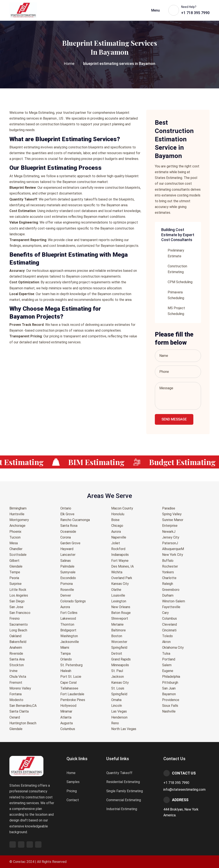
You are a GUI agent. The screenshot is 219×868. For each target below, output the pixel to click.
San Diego (17, 601)
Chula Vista (17, 677)
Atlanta (65, 717)
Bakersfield (17, 642)
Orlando (66, 659)
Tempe (14, 572)
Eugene (167, 671)
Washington (69, 636)
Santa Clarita (19, 711)
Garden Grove (70, 543)
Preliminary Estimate (176, 253)
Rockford (118, 549)
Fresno (14, 618)
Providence (170, 700)
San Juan (169, 688)
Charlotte (169, 578)
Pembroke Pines (72, 700)
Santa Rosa (68, 526)
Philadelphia (171, 677)
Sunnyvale (67, 572)
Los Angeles (18, 595)
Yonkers (168, 572)
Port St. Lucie (70, 677)
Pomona (66, 584)
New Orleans (120, 607)
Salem (167, 665)
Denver (65, 595)
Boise (115, 520)
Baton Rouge (121, 613)
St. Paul (117, 671)
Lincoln (116, 706)
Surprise (15, 584)
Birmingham (18, 508)
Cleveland (169, 624)
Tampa (65, 653)
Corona (65, 537)
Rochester (170, 566)
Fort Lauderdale (72, 694)
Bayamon (169, 694)
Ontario (65, 508)
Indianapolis (120, 555)
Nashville (169, 711)
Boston (116, 636)
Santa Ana (17, 659)
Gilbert (14, 561)
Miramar (66, 711)
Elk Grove (67, 514)
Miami (64, 648)
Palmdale (67, 566)
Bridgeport (68, 630)
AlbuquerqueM (173, 549)
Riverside (16, 653)
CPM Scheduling (180, 282)
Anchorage (17, 526)
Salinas (65, 561)
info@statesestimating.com (184, 789)
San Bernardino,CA (23, 706)
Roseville (67, 590)
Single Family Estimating (124, 791)
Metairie (117, 624)
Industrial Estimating (121, 809)
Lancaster (67, 555)
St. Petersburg (71, 665)
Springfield (119, 648)
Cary (165, 613)
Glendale (15, 566)
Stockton (16, 665)
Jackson (117, 677)
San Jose (16, 607)
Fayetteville (171, 607)
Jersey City (170, 537)
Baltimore (118, 630)
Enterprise (170, 526)
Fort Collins (68, 613)
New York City (172, 555)
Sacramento (18, 624)
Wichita (116, 572)
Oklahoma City (173, 648)
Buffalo (167, 561)
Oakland (15, 636)
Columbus (67, 729)
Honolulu (117, 514)
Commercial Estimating (123, 800)
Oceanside (68, 532)
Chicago (117, 526)
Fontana (15, 694)
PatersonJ (170, 543)
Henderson (119, 717)
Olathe (116, 590)
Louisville (118, 595)
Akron (166, 642)
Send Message (174, 419)
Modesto (16, 700)
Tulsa (166, 653)
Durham (167, 595)
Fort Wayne (120, 561)
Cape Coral (68, 683)
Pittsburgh (170, 683)
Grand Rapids (121, 659)
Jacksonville (69, 642)
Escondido (68, 578)
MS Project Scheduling (176, 311)
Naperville (118, 537)
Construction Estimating (177, 269)
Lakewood (68, 618)
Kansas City (120, 584)
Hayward (66, 549)
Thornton (67, 624)
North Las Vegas (123, 729)
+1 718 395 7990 (176, 783)
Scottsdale (18, 555)
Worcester (119, 642)
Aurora (65, 607)
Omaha (116, 700)
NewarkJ (168, 532)
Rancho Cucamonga (75, 520)
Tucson (15, 537)
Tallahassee (69, 688)
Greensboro (170, 590)
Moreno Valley (20, 688)
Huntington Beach (22, 723)
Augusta (66, 723)
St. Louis (117, 688)
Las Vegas (119, 711)
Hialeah (65, 671)
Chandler (15, 549)
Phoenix (15, 532)
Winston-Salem (173, 601)
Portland (168, 659)
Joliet (115, 543)
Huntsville (16, 514)
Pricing (72, 791)
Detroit (116, 653)
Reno (115, 723)
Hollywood (68, 706)
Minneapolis (120, 665)
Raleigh (167, 584)
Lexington (118, 601)
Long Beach (18, 630)
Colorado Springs (73, 601)
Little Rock (17, 590)
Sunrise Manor (172, 520)
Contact (73, 800)
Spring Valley (172, 514)
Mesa (13, 543)
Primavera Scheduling (176, 295)
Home (69, 63)
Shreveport (119, 618)
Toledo (167, 636)
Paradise (168, 508)
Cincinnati (169, 630)
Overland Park (121, 578)
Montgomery (19, 520)
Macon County (122, 508)
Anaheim (15, 648)
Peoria (14, 578)
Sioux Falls (170, 706)
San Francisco (19, 613)
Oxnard (14, 717)
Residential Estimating (123, 782)
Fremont (15, 683)
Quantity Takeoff (119, 773)
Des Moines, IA (122, 566)
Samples (73, 782)
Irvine (13, 671)
